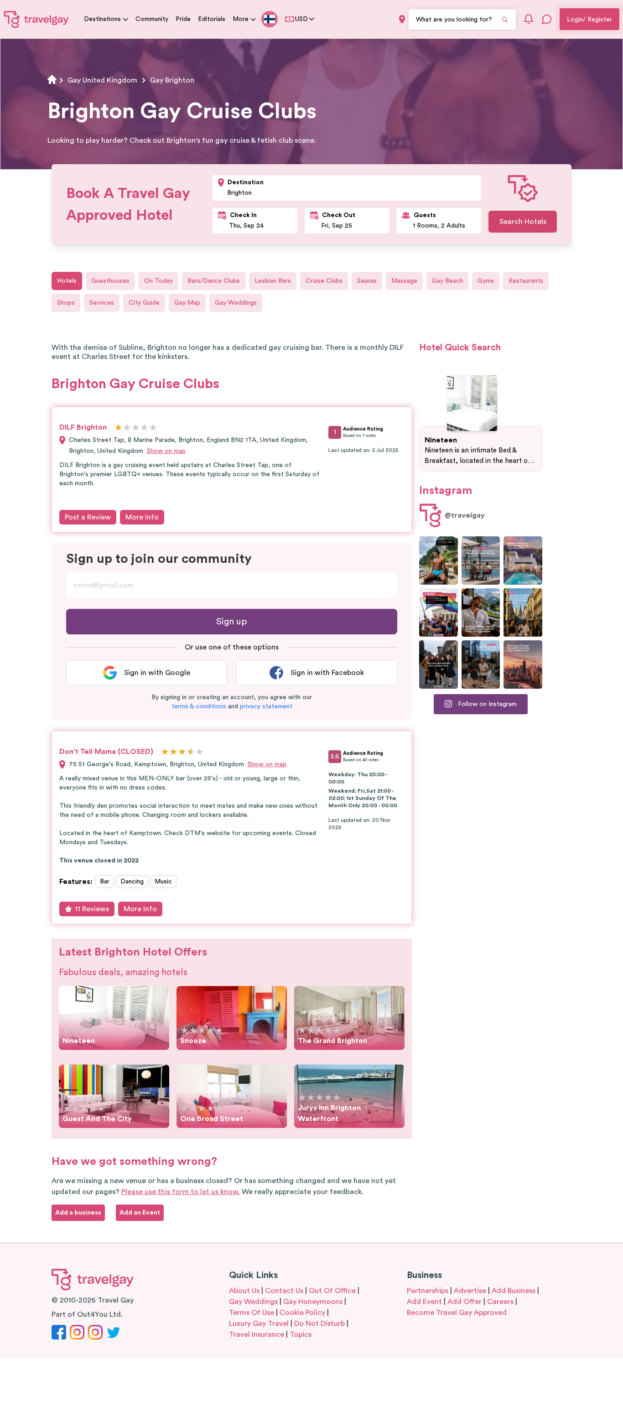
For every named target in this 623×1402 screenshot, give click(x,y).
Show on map (166, 451)
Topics (301, 1334)
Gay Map (187, 303)
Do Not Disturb (319, 1323)
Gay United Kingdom (102, 80)
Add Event (424, 1301)
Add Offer (464, 1301)
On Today (158, 281)
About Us (244, 1290)
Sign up (231, 621)
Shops (66, 303)
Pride (183, 19)
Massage (404, 281)
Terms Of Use (251, 1312)
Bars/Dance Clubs (213, 281)
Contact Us (284, 1290)
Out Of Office (332, 1290)
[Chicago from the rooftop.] (481, 664)
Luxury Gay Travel (259, 1323)
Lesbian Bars (272, 281)
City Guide (144, 303)
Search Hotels (522, 221)
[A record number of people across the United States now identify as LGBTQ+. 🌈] (438, 612)
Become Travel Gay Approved (457, 1312)
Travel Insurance (256, 1334)
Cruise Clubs (324, 281)
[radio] (118, 428)
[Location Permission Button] (402, 19)
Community (151, 19)
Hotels (67, 281)
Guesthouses (110, 281)
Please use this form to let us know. (180, 1191)
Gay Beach (447, 281)
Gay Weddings (236, 303)
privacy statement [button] (266, 706)
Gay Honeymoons (313, 1301)
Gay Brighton (172, 80)
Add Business (513, 1290)
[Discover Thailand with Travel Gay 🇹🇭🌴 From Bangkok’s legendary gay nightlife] (438, 560)
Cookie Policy (302, 1312)
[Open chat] (546, 19)
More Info (142, 517)
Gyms (486, 281)
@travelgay (465, 515)
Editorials (211, 19)
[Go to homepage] (36, 19)
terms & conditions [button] (198, 706)
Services (101, 303)
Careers (500, 1301)
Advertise (470, 1290)
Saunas (367, 281)
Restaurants (526, 281)
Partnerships (427, 1290)
